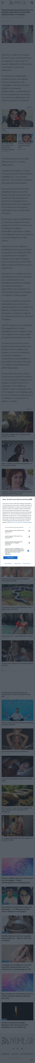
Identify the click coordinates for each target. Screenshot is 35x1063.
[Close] (31, 499)
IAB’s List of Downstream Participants (19, 522)
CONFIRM (10, 557)
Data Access (17, 563)
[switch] (28, 531)
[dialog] (17, 531)
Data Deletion (8, 563)
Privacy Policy (26, 563)
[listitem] (17, 527)
